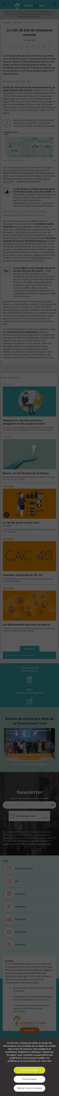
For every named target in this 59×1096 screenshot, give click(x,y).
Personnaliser (29, 1079)
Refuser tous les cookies (29, 1088)
